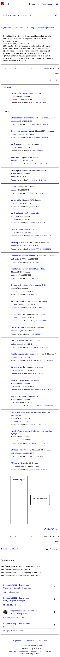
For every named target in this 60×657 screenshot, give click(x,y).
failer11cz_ (17, 317)
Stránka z (49, 69)
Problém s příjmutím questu (23, 354)
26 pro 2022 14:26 (40, 180)
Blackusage (17, 344)
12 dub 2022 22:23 (37, 456)
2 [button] (10, 69)
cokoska (16, 232)
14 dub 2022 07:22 (42, 443)
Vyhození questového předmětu (25, 380)
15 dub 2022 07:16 (46, 390)
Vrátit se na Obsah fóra (11, 549)
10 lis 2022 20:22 (39, 193)
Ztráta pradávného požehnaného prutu (28, 170)
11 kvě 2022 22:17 (36, 334)
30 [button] (32, 69)
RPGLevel (15, 157)
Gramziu (36, 653)
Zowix (15, 440)
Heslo (13, 186)
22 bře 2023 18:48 (41, 137)
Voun (15, 190)
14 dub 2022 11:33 (39, 424)
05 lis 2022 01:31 (39, 206)
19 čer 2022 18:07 (41, 321)
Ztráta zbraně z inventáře (22, 118)
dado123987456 (18, 304)
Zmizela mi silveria (19, 340)
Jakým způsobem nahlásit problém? (26, 93)
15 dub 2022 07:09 (46, 406)
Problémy (30, 28)
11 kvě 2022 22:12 (46, 347)
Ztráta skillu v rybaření (21, 450)
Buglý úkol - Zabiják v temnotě (24, 396)
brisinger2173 (18, 291)
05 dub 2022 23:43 (40, 469)
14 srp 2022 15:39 (37, 294)
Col (28, 151)
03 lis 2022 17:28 (39, 222)
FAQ (39, 641)
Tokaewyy (17, 370)
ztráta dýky (16, 200)
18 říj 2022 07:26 (45, 236)
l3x (28, 334)
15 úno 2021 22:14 (39, 103)
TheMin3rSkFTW (19, 246)
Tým (45, 641)
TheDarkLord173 (33, 236)
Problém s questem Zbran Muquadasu (28, 269)
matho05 (16, 147)
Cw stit (14, 229)
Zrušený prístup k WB (20, 242)
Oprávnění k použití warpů (22, 131)
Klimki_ (15, 99)
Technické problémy (16, 15)
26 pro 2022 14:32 (41, 164)
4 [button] (20, 69)
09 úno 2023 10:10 (36, 151)
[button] (36, 68)
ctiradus (16, 121)
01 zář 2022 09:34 (36, 262)
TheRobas (16, 386)
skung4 (15, 275)
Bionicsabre (31, 124)
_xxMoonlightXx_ (19, 466)
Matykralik (17, 134)
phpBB (21, 651)
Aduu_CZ (16, 203)
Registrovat (47, 4)
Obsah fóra (19, 28)
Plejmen (30, 180)
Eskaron (16, 402)
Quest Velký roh (18, 314)
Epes (29, 294)
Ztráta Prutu (16, 144)
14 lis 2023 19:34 (42, 124)
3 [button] (15, 69)
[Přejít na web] (2, 3)
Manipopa (16, 161)
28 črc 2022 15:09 (36, 307)
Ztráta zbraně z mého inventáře (25, 213)
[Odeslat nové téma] (55, 15)
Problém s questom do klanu (23, 255)
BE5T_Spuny (31, 443)
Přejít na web (6, 28)
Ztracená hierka (18, 367)
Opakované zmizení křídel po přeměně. (28, 285)
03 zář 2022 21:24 (46, 249)
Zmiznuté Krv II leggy (20, 301)
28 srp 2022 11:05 (36, 278)
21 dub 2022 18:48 (37, 374)
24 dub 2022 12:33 (46, 360)
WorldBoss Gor (17, 327)
